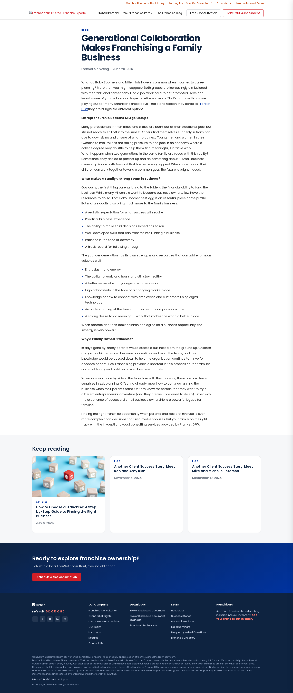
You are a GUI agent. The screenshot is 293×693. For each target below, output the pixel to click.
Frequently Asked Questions (188, 632)
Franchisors (224, 3)
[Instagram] (65, 619)
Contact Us (96, 643)
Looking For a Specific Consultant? (190, 3)
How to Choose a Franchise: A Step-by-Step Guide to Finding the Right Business (67, 511)
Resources (177, 610)
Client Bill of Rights (100, 616)
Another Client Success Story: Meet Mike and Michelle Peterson (222, 468)
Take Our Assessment (243, 13)
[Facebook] (35, 619)
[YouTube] (50, 619)
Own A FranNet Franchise (104, 621)
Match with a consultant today (145, 3)
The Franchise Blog (169, 13)
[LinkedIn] (57, 619)
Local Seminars (180, 627)
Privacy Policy (39, 679)
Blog (85, 30)
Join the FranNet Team (250, 3)
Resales (93, 637)
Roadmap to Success (143, 625)
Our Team (95, 627)
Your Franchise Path (137, 13)
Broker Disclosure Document (147, 610)
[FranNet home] (57, 13)
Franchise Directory (183, 637)
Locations (95, 632)
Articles (41, 502)
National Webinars (182, 621)
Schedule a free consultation (57, 577)
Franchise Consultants (103, 610)
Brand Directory (108, 13)
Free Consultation (203, 13)
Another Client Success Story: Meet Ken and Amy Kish (144, 468)
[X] (42, 619)
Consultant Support (59, 679)
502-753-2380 (55, 611)
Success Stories (181, 616)
